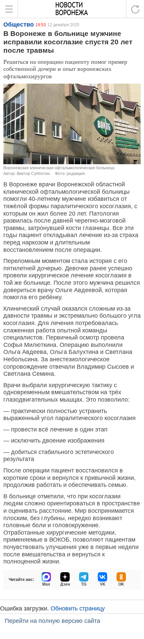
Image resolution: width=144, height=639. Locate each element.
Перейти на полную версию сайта (52, 621)
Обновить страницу (78, 608)
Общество (18, 24)
